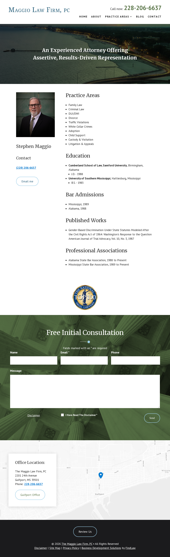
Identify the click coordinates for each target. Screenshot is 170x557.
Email (65, 352)
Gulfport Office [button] (30, 495)
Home (83, 16)
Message (16, 371)
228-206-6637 (143, 8)
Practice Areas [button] (117, 16)
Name (14, 352)
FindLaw (131, 548)
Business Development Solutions (101, 548)
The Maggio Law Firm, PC (76, 544)
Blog (140, 16)
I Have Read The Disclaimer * (81, 415)
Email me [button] (27, 181)
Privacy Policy (71, 548)
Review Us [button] (85, 532)
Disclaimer (33, 415)
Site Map (54, 548)
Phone (115, 352)
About (96, 16)
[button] (166, 533)
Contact (155, 16)
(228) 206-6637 (26, 168)
